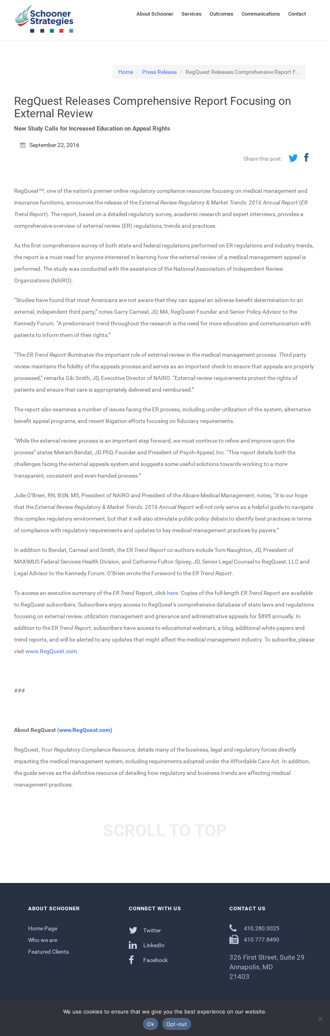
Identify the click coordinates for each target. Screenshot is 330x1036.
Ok (150, 1024)
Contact (297, 14)
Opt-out (176, 1024)
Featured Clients (48, 951)
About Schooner (154, 14)
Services (192, 14)
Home (125, 72)
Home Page (42, 928)
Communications (260, 14)
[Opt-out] (320, 1019)
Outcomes (221, 14)
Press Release (159, 72)
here (172, 593)
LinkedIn (153, 945)
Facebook (155, 960)
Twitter (151, 930)
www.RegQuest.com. (51, 651)
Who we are (42, 940)
